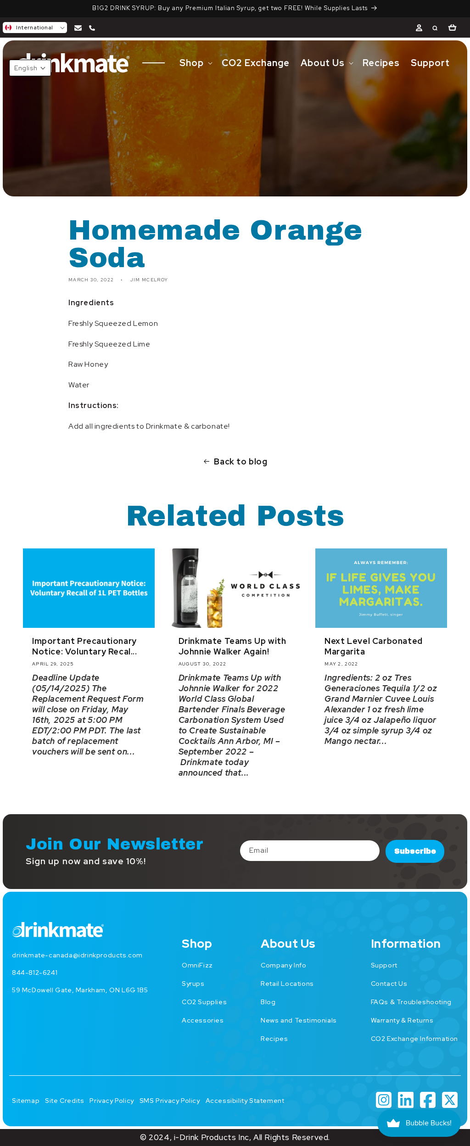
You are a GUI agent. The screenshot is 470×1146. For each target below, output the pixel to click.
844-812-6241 (34, 972)
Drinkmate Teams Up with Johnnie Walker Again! (232, 646)
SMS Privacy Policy (170, 1100)
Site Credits (64, 1100)
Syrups (193, 983)
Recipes (274, 1038)
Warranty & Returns (402, 1020)
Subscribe (415, 851)
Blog (268, 1002)
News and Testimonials (299, 1020)
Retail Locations (287, 983)
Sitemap (25, 1100)
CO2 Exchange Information (414, 1038)
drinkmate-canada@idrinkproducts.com (77, 955)
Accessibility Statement (245, 1100)
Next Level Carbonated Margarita (374, 646)
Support (384, 965)
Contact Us (389, 983)
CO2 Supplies (204, 1002)
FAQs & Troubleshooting (411, 1002)
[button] (35, 27)
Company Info (283, 965)
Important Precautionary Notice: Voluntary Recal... (84, 646)
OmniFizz (197, 965)
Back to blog (240, 461)
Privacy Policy (112, 1100)
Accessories (203, 1020)
